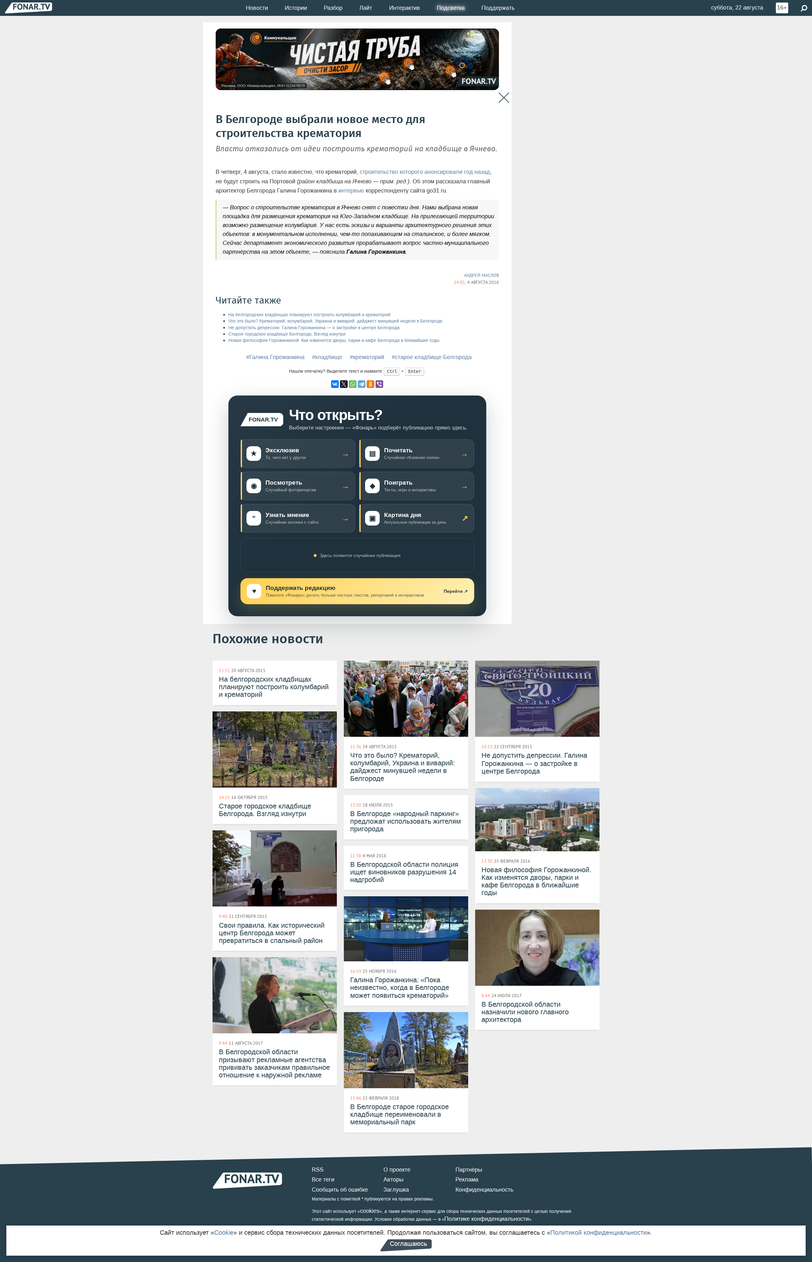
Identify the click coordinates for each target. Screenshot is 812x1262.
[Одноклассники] (370, 384)
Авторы (393, 1179)
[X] (344, 384)
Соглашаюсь (408, 1243)
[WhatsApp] (353, 384)
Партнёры (468, 1170)
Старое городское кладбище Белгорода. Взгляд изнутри (286, 334)
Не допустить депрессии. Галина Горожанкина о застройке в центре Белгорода (314, 328)
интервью (351, 190)
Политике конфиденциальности (486, 1219)
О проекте (396, 1170)
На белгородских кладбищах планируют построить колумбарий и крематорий (309, 315)
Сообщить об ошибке (340, 1189)
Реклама (466, 1179)
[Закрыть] (504, 98)
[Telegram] (361, 384)
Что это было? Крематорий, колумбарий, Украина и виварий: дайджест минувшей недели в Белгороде (335, 321)
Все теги (323, 1179)
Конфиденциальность (484, 1189)
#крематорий (367, 357)
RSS (318, 1170)
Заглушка (396, 1189)
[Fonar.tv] (28, 8)
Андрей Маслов (481, 275)
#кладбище (327, 357)
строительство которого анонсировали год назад (425, 172)
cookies (369, 1211)
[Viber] (379, 384)
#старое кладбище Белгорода (432, 357)
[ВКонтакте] (335, 384)
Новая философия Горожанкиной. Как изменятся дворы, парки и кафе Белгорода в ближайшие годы (333, 340)
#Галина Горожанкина (275, 357)
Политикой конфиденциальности (598, 1232)
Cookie (223, 1232)
